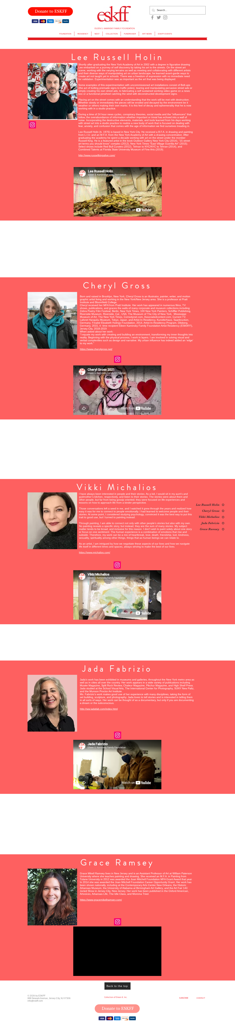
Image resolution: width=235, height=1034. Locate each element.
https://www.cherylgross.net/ (96, 349)
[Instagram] (32, 125)
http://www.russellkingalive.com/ (96, 155)
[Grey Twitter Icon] (159, 17)
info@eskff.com (35, 1001)
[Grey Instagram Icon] (165, 17)
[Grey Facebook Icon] (152, 17)
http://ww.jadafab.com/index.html (99, 709)
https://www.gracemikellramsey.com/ (101, 899)
